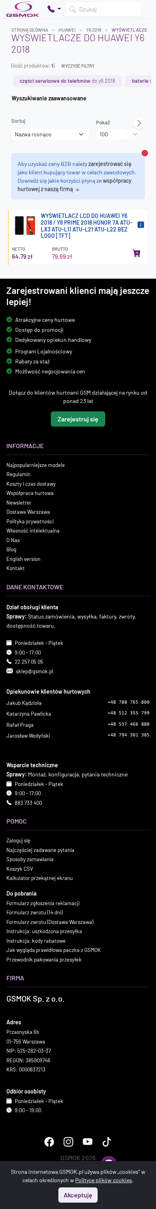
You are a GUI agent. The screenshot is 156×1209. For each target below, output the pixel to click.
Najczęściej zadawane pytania (40, 850)
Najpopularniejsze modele (35, 465)
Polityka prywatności (30, 521)
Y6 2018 (93, 29)
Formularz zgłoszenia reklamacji (43, 903)
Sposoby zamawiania (30, 859)
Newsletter (19, 502)
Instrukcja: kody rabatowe (36, 941)
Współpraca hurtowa (30, 493)
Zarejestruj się (78, 419)
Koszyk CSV (19, 869)
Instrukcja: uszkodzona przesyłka (44, 931)
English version (23, 559)
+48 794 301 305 (129, 735)
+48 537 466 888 (129, 724)
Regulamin (18, 474)
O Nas (13, 540)
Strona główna (29, 29)
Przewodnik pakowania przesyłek (44, 959)
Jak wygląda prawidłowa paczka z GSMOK (53, 950)
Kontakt (15, 568)
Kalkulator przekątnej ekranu (39, 878)
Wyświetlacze (129, 29)
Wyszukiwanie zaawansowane (49, 98)
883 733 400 (28, 803)
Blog (11, 549)
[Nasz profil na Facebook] (49, 1141)
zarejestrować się (110, 163)
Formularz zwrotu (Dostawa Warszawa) (49, 922)
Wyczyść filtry (77, 65)
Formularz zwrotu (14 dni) (34, 912)
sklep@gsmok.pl (34, 671)
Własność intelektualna (33, 530)
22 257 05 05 (29, 661)
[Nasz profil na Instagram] (68, 1141)
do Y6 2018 (67, 81)
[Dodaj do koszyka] (136, 253)
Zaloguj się (18, 840)
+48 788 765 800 (129, 702)
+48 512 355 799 (129, 713)
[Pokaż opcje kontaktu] (54, 9)
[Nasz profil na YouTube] (87, 1141)
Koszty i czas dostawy (31, 484)
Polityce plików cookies (103, 1180)
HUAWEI (67, 29)
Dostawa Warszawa (28, 512)
